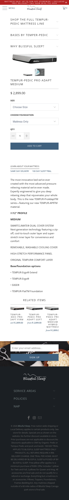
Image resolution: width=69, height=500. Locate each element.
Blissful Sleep (24, 425)
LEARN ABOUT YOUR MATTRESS (24, 166)
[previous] (13, 58)
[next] (55, 58)
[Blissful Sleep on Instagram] (34, 418)
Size (12, 100)
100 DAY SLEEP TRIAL (41, 171)
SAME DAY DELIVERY (19, 171)
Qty (12, 129)
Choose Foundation (22, 115)
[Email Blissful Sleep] (40, 418)
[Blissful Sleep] (34, 8)
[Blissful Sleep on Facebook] (28, 418)
